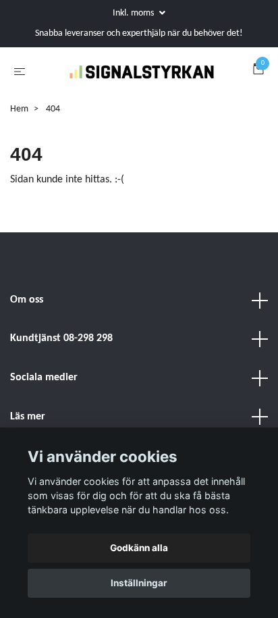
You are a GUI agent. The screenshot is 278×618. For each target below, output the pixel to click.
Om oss (26, 332)
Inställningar (139, 582)
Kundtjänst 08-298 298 (61, 371)
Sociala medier (44, 410)
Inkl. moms (134, 13)
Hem (19, 141)
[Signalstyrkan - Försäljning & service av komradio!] (128, 97)
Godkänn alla (139, 547)
